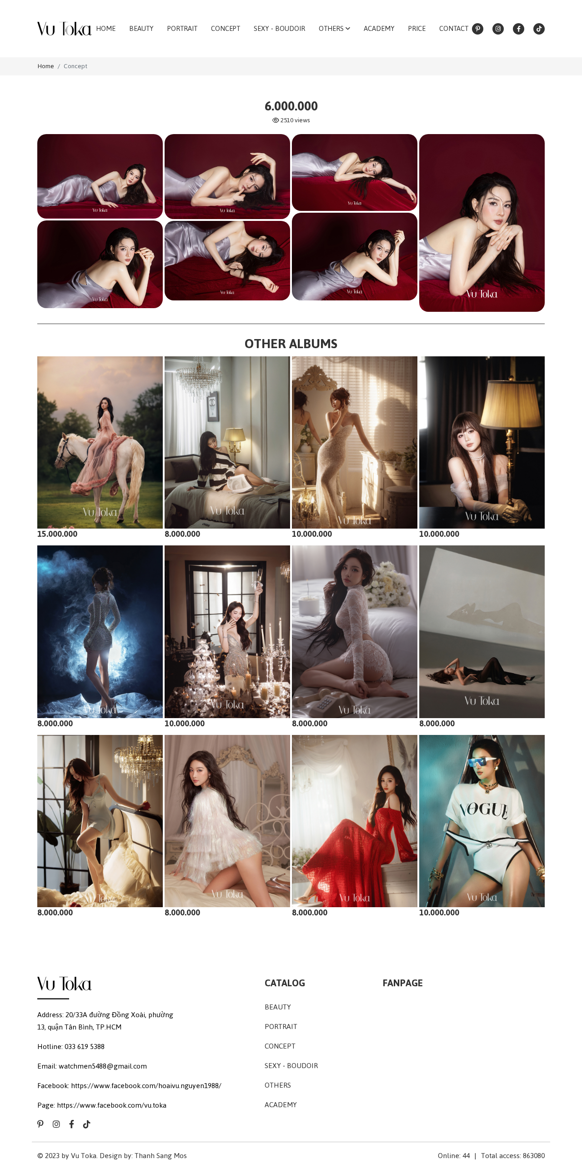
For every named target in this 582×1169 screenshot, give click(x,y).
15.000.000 (57, 534)
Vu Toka (83, 1156)
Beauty (278, 1007)
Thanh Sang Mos (161, 1156)
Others (278, 1085)
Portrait (281, 1026)
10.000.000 (312, 534)
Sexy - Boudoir (291, 1065)
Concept (75, 66)
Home (45, 66)
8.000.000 (182, 534)
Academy (281, 1105)
